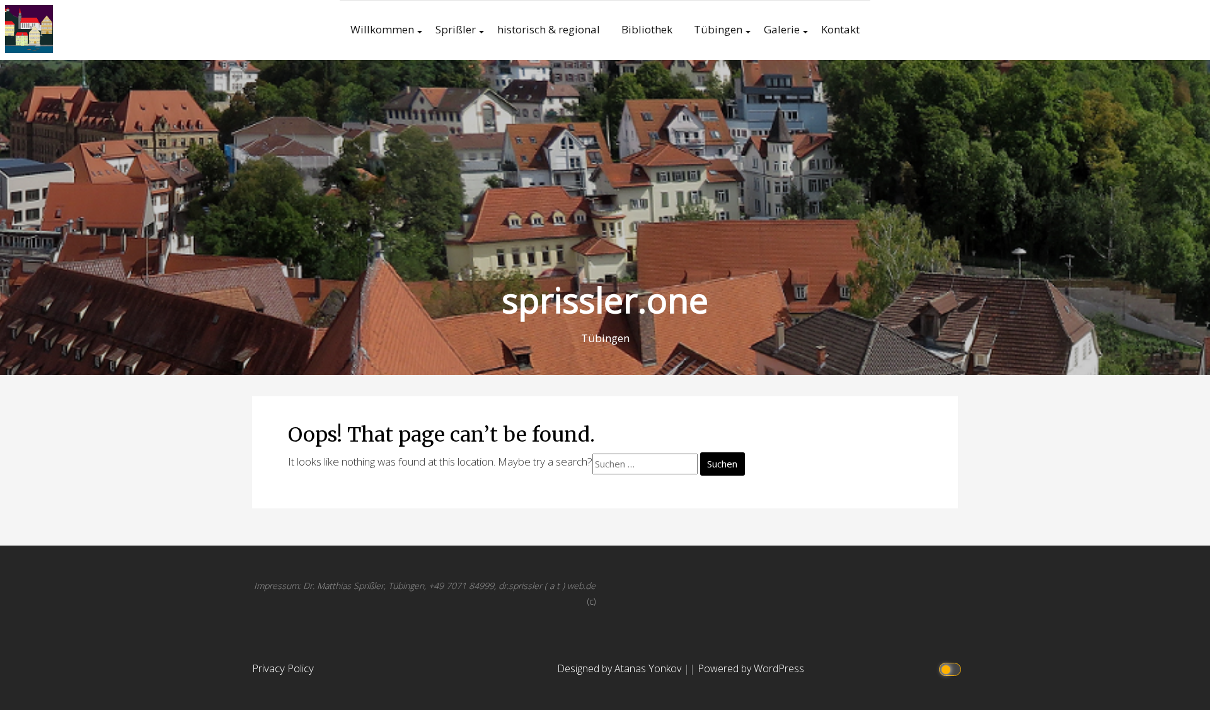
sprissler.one (605, 299)
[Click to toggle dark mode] (951, 668)
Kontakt (840, 29)
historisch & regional (548, 29)
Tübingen (718, 29)
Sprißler (455, 29)
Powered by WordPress (751, 668)
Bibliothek (646, 29)
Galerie (782, 29)
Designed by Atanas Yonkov (620, 668)
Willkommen (382, 29)
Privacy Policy (283, 668)
